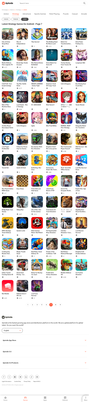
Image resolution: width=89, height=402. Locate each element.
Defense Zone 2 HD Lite (21, 294)
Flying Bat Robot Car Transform (81, 126)
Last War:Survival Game (81, 168)
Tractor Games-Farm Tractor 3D (66, 64)
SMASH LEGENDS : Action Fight (37, 84)
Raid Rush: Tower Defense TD (36, 252)
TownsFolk (5, 168)
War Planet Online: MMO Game (7, 189)
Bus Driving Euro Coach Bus (81, 84)
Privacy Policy (27, 381)
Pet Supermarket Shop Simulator (51, 231)
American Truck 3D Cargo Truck (51, 84)
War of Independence (21, 43)
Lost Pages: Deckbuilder (5, 147)
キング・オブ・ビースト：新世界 (66, 210)
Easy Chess (20, 189)
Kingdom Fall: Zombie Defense (81, 252)
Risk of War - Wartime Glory (6, 105)
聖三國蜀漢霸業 (36, 105)
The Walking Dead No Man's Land (51, 43)
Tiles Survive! (35, 42)
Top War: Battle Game (21, 84)
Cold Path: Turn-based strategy (7, 84)
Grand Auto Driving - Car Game (20, 273)
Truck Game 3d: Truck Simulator (51, 210)
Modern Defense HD (66, 273)
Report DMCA (36, 381)
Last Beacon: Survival (80, 231)
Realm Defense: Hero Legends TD (7, 64)
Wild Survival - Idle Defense (81, 147)
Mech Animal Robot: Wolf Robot (37, 231)
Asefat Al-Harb (21, 168)
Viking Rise (20, 210)
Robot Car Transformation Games (66, 43)
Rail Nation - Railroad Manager (66, 252)
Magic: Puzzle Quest (21, 252)
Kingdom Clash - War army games (51, 147)
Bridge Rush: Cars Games (7, 210)
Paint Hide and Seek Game (36, 189)
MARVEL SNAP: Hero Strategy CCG (66, 127)
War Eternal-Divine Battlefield (37, 64)
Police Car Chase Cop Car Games (22, 147)
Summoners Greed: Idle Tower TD (51, 169)
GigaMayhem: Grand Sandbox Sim (80, 211)
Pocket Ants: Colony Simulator (51, 273)
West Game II (50, 105)
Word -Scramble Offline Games (66, 168)
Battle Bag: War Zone (36, 168)
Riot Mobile (5, 294)
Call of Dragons (66, 84)
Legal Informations (6, 381)
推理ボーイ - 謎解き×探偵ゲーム (66, 105)
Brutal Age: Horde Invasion (22, 64)
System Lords (21, 231)
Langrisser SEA (80, 63)
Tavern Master (80, 105)
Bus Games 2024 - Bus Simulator (37, 147)
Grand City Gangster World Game (66, 190)
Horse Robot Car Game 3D (51, 64)
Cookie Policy (17, 381)
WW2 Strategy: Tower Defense (6, 231)
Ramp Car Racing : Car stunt (37, 273)
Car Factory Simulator (79, 273)
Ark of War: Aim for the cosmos (36, 210)
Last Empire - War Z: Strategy (22, 105)
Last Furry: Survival (34, 294)
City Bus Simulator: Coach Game (66, 232)
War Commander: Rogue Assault (66, 147)
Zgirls (33, 126)
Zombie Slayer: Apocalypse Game (7, 126)
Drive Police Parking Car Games (79, 43)
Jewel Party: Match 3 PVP (50, 189)
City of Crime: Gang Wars (6, 43)
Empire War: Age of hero (81, 189)
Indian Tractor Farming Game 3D (7, 273)
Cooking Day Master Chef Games (6, 253)
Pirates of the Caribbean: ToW (51, 252)
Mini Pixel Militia (51, 126)
